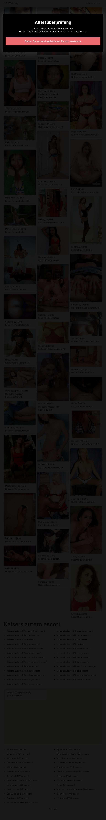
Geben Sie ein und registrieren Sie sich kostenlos (53, 41)
